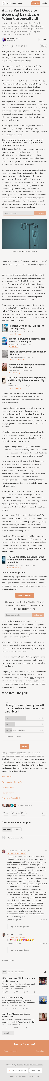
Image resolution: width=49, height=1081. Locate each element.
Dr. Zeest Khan (8, 787)
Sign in (44, 3)
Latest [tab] (10, 972)
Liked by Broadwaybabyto (17, 853)
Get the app (35, 1070)
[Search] (45, 972)
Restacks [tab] (17, 830)
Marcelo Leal (23, 251)
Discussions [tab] (19, 972)
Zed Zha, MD (7, 776)
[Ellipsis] (46, 850)
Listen (44, 40)
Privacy (20, 1065)
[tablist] (12, 829)
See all (6, 1033)
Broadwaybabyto (13, 38)
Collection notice (36, 1065)
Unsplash (34, 251)
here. (32, 677)
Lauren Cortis (8, 792)
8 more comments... (9, 960)
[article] (24, 985)
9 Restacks (28, 805)
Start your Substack (18, 1070)
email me (15, 585)
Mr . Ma (10, 934)
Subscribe (35, 3)
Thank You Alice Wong (12, 997)
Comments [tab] (7, 830)
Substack (13, 1076)
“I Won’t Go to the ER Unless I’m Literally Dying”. (23, 82)
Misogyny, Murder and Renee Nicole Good (16, 1015)
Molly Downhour (13, 851)
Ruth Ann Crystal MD (11, 798)
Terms (26, 1065)
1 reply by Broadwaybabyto (19, 927)
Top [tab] (4, 972)
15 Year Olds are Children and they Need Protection (18, 979)
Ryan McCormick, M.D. (12, 782)
